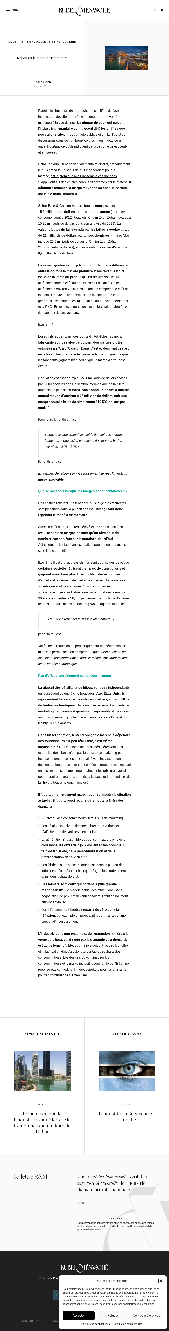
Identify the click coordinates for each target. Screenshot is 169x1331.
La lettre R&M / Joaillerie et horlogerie (42, 41)
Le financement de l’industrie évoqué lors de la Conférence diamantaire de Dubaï (42, 1122)
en (155, 9)
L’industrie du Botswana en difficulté (127, 1116)
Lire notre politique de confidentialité (135, 1226)
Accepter (79, 1315)
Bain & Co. (56, 206)
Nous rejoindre (34, 1320)
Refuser (112, 1315)
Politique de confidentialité (96, 1324)
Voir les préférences (146, 1315)
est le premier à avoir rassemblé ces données (84, 176)
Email (82, 1203)
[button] (161, 1281)
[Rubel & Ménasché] (84, 10)
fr (161, 9)
